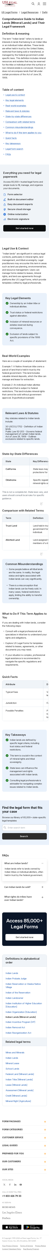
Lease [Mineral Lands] (16, 1085)
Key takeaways (13, 143)
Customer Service (12, 1137)
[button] (44, 3)
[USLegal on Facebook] (10, 1184)
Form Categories (12, 1129)
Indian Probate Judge (16, 978)
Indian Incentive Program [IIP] (20, 1022)
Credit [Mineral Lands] (16, 1095)
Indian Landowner (14, 998)
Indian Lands (12, 973)
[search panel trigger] (33, 3)
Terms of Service (26, 1246)
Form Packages (11, 1121)
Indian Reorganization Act (18, 1032)
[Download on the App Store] (12, 1227)
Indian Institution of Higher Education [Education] (24, 1005)
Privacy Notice (40, 1246)
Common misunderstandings (19, 127)
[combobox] (24, 827)
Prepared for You (13, 1153)
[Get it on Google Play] (33, 1227)
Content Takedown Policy (11, 1249)
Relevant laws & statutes (17, 111)
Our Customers (11, 1161)
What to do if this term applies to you (23, 132)
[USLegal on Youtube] (21, 1184)
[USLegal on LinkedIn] (15, 1184)
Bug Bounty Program (31, 1249)
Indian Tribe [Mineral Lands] (19, 1079)
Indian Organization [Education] (21, 1012)
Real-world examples (15, 105)
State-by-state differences (18, 116)
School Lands (12, 1068)
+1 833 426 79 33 (11, 1195)
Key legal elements (14, 100)
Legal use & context (15, 95)
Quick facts (11, 138)
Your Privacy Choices (10, 1246)
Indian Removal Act (15, 1027)
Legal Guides (10, 1145)
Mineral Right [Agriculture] (18, 1101)
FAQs (8, 154)
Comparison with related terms (20, 122)
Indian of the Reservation (18, 992)
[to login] (38, 3)
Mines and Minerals (15, 1052)
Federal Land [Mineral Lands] (20, 1074)
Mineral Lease (12, 1063)
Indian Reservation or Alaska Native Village (23, 986)
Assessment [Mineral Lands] (19, 1090)
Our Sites (7, 1169)
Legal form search (14, 149)
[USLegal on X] (4, 1184)
